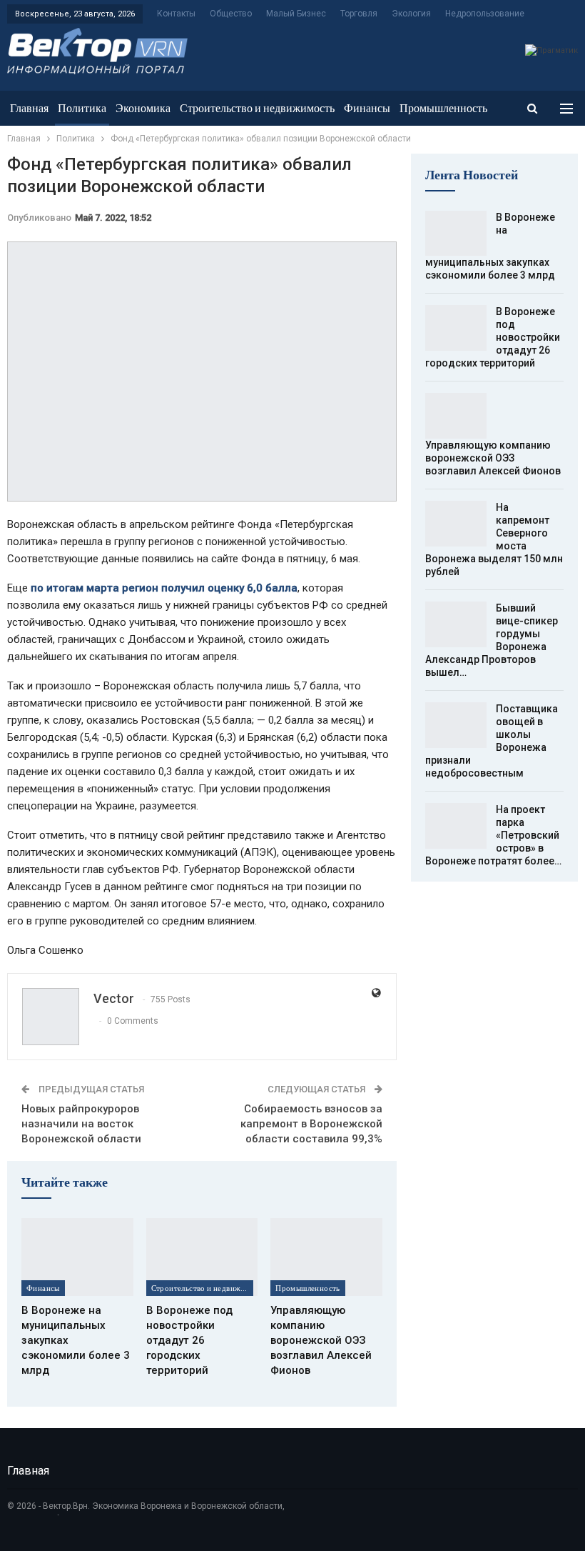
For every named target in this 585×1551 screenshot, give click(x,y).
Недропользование (484, 14)
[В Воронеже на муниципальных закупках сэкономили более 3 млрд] (77, 1257)
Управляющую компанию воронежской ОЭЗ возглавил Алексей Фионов (493, 458)
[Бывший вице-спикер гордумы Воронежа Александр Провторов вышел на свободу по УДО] (456, 624)
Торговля (358, 14)
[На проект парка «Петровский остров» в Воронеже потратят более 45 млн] (456, 826)
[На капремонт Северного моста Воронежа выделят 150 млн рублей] (456, 524)
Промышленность (443, 108)
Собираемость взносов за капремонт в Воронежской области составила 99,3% (311, 1123)
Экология (411, 14)
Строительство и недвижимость (257, 108)
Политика (82, 108)
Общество (231, 14)
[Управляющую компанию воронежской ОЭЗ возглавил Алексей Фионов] (326, 1257)
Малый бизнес (296, 14)
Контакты (176, 14)
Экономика (143, 108)
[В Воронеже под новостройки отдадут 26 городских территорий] (202, 1257)
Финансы (367, 108)
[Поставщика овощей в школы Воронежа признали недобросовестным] (456, 725)
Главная (29, 108)
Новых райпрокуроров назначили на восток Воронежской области (81, 1123)
